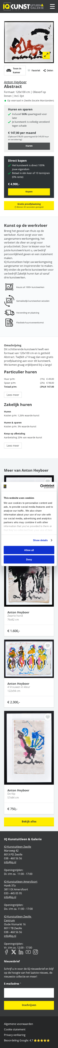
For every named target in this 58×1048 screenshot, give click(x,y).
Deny (29, 559)
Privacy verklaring (14, 1035)
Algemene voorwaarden (18, 1024)
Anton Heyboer (15, 82)
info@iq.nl (10, 862)
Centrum (9, 920)
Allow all (29, 550)
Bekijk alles (29, 821)
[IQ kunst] (23, 6)
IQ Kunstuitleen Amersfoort (20, 881)
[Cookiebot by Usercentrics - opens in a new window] (41, 486)
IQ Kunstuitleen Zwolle (17, 846)
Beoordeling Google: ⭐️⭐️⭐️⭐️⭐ (27, 1040)
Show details (40, 540)
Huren (29, 145)
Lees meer (13, 395)
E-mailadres (12, 983)
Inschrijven (29, 1005)
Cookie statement (14, 1029)
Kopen (29, 191)
